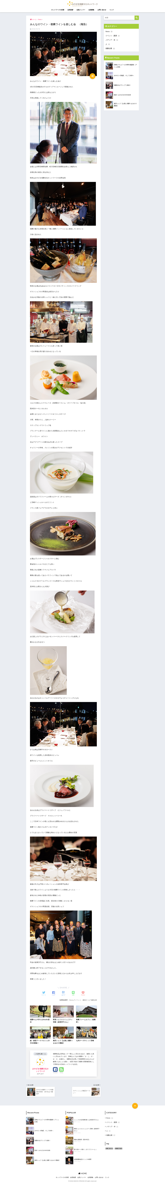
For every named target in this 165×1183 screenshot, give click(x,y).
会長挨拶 (70, 10)
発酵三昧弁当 (109, 1148)
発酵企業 (94, 1000)
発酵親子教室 (118, 1148)
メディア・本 (112, 40)
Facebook (55, 1072)
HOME (83, 1173)
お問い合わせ (102, 10)
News (71, 1000)
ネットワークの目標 (57, 10)
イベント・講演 (80, 1000)
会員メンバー (81, 10)
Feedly (61, 1072)
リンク (112, 10)
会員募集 (91, 10)
